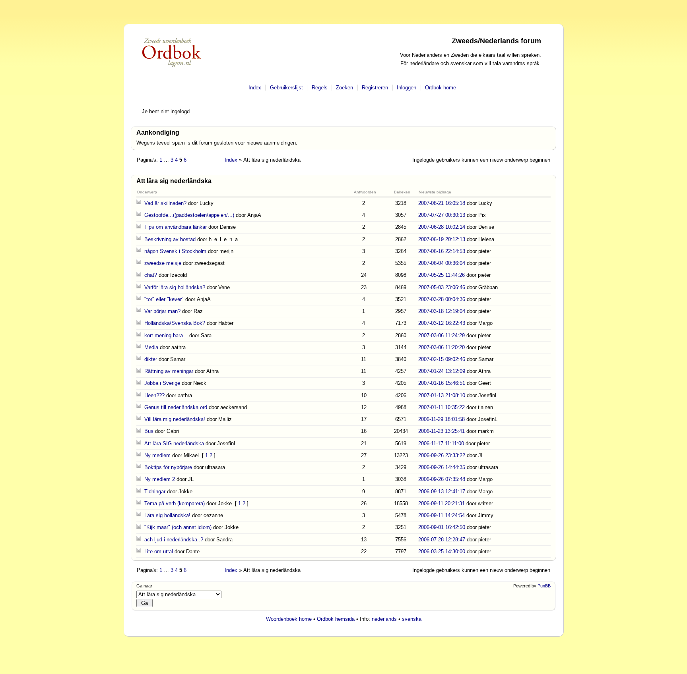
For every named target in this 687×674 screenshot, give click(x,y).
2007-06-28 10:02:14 (441, 227)
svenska (411, 619)
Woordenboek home (289, 619)
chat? (150, 275)
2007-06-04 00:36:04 (441, 263)
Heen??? (154, 395)
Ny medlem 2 (159, 479)
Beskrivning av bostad (170, 239)
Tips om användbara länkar (175, 227)
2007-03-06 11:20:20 (441, 347)
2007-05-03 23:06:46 (441, 287)
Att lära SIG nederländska (174, 443)
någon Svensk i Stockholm (175, 251)
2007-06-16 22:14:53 (441, 251)
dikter (150, 359)
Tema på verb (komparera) (174, 503)
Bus (148, 431)
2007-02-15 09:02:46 (441, 359)
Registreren (375, 88)
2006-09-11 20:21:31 (441, 503)
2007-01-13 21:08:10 (441, 395)
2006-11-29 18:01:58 (441, 419)
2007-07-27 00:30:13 (441, 215)
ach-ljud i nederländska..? (173, 540)
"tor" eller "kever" (164, 299)
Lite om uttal (158, 551)
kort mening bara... (166, 335)
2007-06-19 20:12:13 (441, 239)
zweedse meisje (162, 263)
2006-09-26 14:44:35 (441, 467)
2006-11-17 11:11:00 (441, 443)
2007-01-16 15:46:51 (441, 383)
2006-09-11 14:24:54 (441, 515)
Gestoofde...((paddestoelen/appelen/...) (189, 215)
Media (151, 347)
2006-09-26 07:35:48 (441, 479)
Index (254, 88)
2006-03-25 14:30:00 (441, 551)
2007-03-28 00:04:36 (441, 299)
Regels (320, 88)
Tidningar (154, 491)
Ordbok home (440, 88)
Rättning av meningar (168, 371)
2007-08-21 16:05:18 (441, 203)
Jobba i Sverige (162, 383)
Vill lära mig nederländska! (174, 419)
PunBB (544, 585)
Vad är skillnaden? (165, 203)
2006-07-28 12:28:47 (441, 540)
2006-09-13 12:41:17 (441, 491)
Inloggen (406, 88)
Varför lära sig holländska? (174, 287)
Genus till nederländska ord (175, 407)
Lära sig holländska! (167, 515)
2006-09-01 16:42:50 (441, 527)
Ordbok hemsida (336, 619)
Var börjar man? (162, 311)
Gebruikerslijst (286, 88)
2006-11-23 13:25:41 (441, 431)
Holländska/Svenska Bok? (174, 323)
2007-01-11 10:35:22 (441, 407)
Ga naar (144, 585)
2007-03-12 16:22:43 (441, 323)
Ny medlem (157, 455)
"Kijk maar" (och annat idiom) (178, 527)
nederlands (384, 619)
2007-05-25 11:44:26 (441, 275)
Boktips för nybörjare (168, 467)
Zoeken (344, 88)
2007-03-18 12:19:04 (441, 311)
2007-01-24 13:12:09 (441, 371)
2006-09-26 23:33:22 (441, 455)
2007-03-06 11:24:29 (441, 335)
